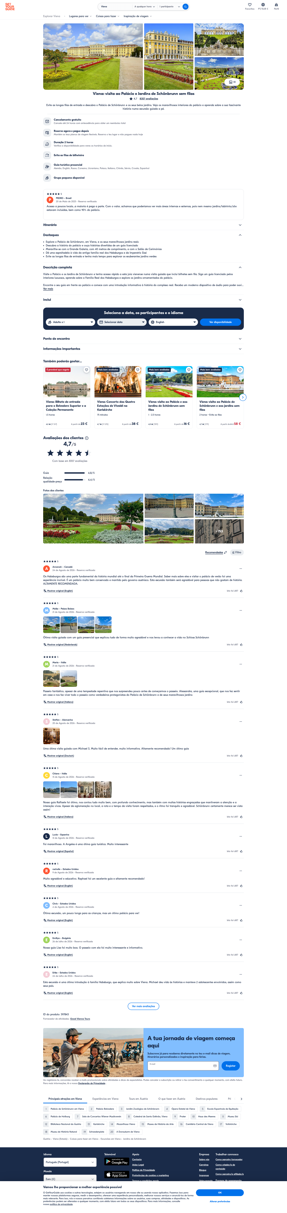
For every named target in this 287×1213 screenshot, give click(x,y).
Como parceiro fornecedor (229, 1159)
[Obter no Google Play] (116, 1162)
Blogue (202, 1170)
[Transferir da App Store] (116, 1175)
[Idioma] (263, 4)
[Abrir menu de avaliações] (241, 568)
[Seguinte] (242, 397)
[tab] (65, 1098)
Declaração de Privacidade (91, 1083)
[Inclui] (240, 299)
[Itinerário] (240, 225)
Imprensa (204, 1175)
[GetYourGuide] (10, 6)
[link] (66, 397)
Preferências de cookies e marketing (150, 1175)
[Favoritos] (249, 4)
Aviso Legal (138, 1164)
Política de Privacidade (143, 1170)
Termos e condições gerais (145, 1180)
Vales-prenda (206, 1180)
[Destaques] (240, 235)
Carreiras (203, 1164)
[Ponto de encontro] (240, 338)
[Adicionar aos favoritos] (87, 370)
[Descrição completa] (240, 267)
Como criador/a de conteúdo (225, 1166)
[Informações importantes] (240, 349)
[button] (143, 99)
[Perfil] (276, 4)
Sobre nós (204, 1159)
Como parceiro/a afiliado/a (230, 1174)
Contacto (137, 1159)
